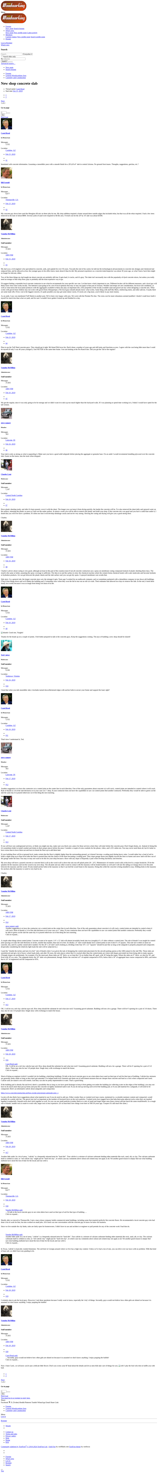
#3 (6, 265)
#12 (7, 785)
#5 (6, 399)
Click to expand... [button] (12, 935)
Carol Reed (20, 89)
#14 (7, 922)
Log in (3, 1417)
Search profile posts (38, 37)
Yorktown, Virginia (13, 676)
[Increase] (7, 1391)
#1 (6, 160)
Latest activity (32, 33)
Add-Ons (52, 1447)
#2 (6, 210)
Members (9, 35)
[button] (3, 12)
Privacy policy (11, 1436)
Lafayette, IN (10, 440)
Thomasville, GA (12, 200)
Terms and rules (11, 1434)
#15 (7, 1005)
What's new (10, 31)
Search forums (19, 29)
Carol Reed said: (12, 1064)
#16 (7, 1060)
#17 (7, 1153)
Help (7, 1438)
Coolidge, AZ (11, 150)
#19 (7, 1296)
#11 (7, 735)
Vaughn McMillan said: (14, 1210)
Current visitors (11, 37)
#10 (7, 686)
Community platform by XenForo (24, 1447)
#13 (7, 842)
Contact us (9, 1432)
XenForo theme (75, 1447)
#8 (6, 567)
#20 (7, 1352)
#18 (7, 1206)
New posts (9, 29)
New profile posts (20, 33)
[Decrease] (9, 1391)
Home (8, 1440)
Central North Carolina (14, 495)
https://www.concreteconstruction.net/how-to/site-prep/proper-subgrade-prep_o (29, 1093)
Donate (8, 39)
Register (4, 1421)
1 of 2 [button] (3, 103)
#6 (6, 450)
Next (3, 101)
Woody (8, 1426)
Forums (8, 26)
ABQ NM (9, 255)
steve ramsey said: (12, 926)
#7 (6, 505)
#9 (6, 629)
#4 (6, 343)
